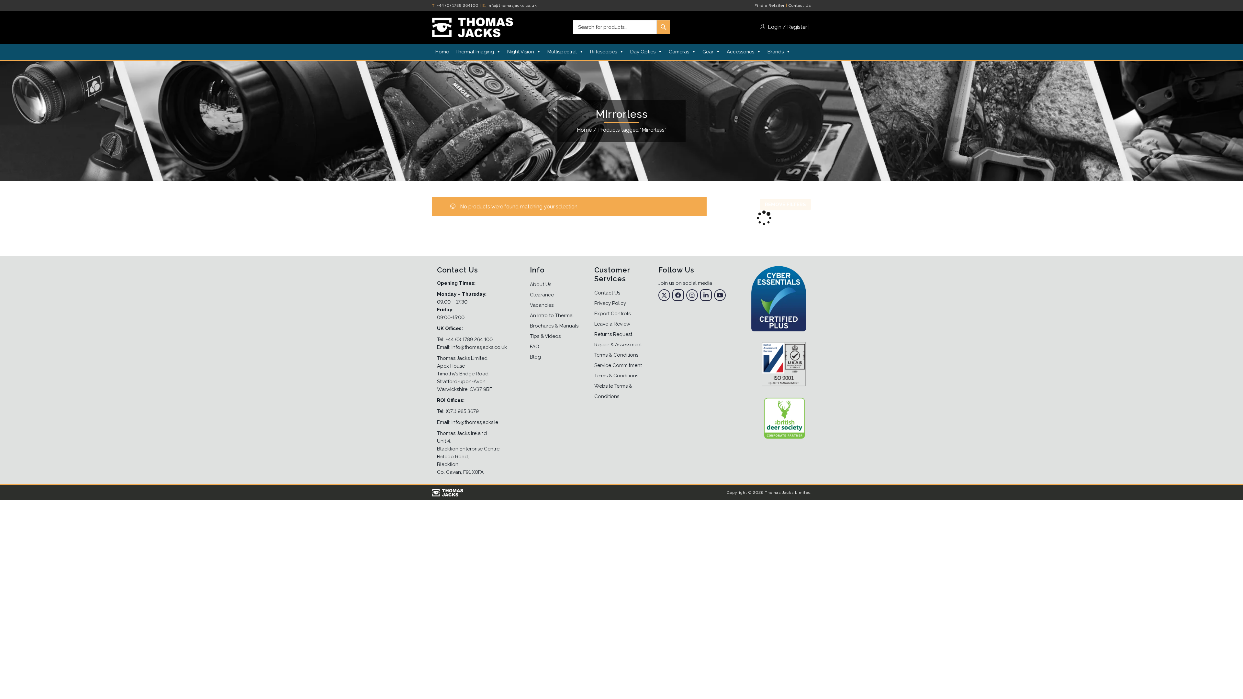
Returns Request (613, 334)
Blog (535, 357)
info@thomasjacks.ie (475, 422)
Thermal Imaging (474, 52)
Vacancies (542, 305)
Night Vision (520, 52)
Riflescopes (603, 52)
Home (442, 52)
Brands (775, 52)
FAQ (534, 347)
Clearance (542, 295)
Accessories (740, 52)
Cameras (679, 52)
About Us (540, 284)
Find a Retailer (770, 5)
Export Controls (612, 313)
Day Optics (642, 52)
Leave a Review (612, 324)
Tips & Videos (545, 336)
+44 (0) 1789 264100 (457, 5)
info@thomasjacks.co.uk (512, 5)
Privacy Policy (610, 303)
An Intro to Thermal (552, 315)
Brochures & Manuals (554, 326)
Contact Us (800, 5)
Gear (707, 52)
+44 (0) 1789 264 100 (469, 339)
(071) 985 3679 (462, 411)
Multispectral (562, 52)
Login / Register (787, 27)
